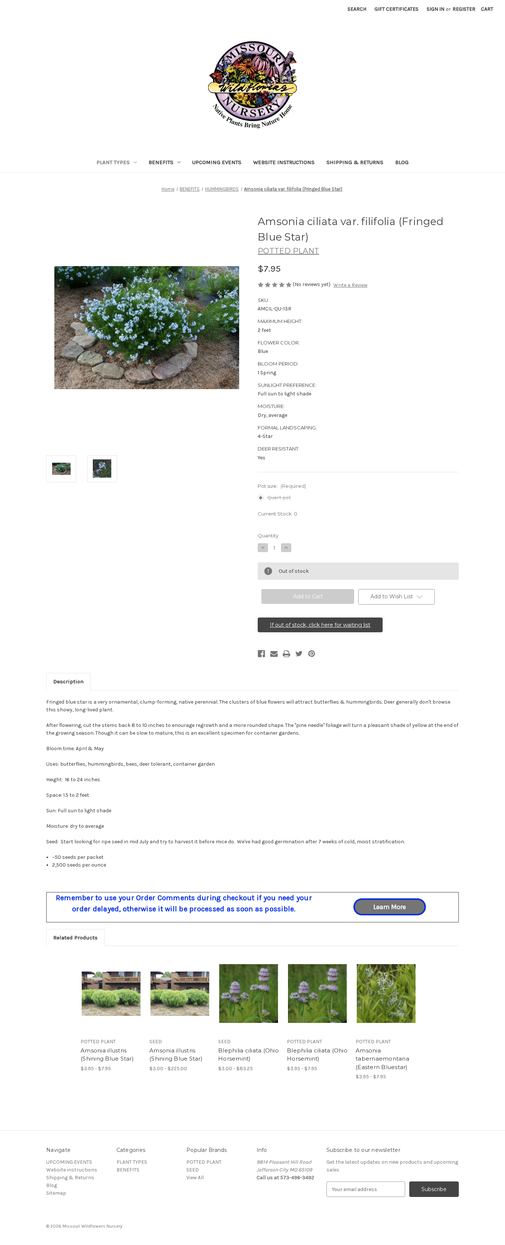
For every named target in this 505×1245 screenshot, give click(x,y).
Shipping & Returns (354, 162)
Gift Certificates (396, 9)
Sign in (435, 9)
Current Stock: (277, 514)
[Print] (286, 654)
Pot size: (282, 486)
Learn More (389, 907)
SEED (192, 1170)
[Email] (274, 654)
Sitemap (56, 1193)
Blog (402, 162)
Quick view (105, 987)
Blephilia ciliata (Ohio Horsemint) (248, 1054)
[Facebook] (261, 654)
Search (357, 9)
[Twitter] (299, 654)
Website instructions (284, 162)
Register (464, 9)
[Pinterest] (311, 654)
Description (68, 681)
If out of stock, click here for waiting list (320, 625)
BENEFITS (161, 162)
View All (195, 1177)
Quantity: (268, 535)
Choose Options (111, 1000)
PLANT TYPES (113, 162)
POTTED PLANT (203, 1162)
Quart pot (279, 497)
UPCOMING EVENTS (216, 162)
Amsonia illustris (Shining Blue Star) (107, 1054)
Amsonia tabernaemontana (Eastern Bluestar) (382, 1059)
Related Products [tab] (75, 937)
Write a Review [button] (350, 285)
